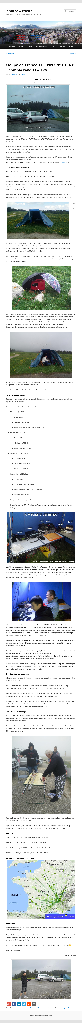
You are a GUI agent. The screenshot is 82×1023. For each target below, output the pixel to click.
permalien (67, 1008)
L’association (11, 47)
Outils (53, 47)
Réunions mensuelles (41, 47)
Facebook (62, 47)
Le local (29, 47)
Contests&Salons (35, 1008)
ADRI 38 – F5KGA (19, 11)
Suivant (73, 54)
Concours (27, 1008)
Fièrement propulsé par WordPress (41, 1016)
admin (23, 74)
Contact (70, 47)
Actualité (20, 47)
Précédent (10, 54)
